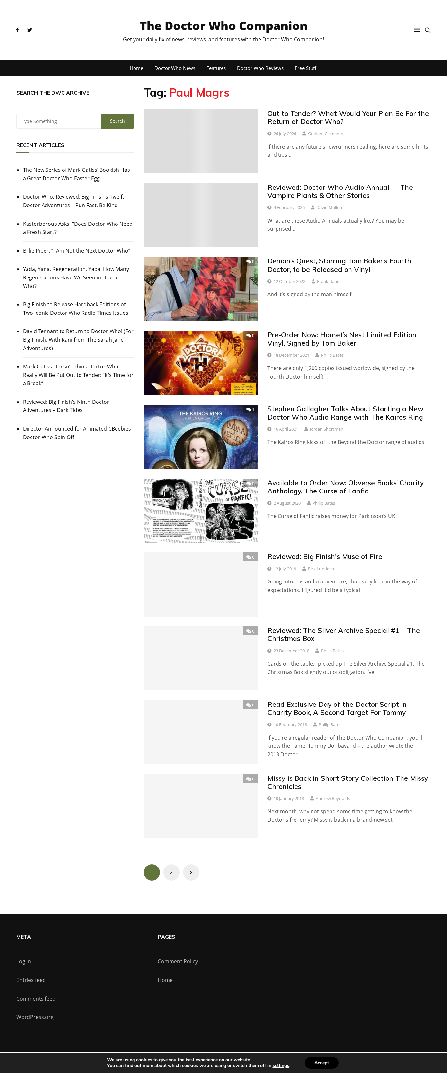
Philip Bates (332, 355)
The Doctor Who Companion (224, 26)
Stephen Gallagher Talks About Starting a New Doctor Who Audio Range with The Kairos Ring (345, 412)
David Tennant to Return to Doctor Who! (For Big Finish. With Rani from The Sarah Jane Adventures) (78, 339)
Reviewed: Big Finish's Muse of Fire (324, 556)
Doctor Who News (174, 68)
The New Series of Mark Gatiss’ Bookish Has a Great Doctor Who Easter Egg (76, 174)
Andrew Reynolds (333, 798)
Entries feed (31, 980)
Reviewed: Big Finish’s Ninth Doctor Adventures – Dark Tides (66, 406)
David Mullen (329, 207)
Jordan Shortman (326, 429)
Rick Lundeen (321, 569)
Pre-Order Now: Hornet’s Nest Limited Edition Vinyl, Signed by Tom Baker (341, 339)
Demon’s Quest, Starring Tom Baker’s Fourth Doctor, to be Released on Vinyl (339, 265)
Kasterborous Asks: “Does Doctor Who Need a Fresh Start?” (78, 228)
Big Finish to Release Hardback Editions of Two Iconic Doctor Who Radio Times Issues (75, 308)
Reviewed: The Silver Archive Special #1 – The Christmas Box (343, 634)
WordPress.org (35, 1017)
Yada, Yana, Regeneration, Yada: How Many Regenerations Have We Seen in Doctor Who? (76, 277)
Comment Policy (178, 961)
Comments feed (36, 998)
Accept (321, 1063)
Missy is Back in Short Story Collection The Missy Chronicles (347, 782)
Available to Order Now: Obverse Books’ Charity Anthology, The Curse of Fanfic (345, 486)
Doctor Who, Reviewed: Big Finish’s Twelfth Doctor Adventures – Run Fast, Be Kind (75, 201)
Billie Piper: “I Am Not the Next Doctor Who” (76, 250)
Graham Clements (325, 133)
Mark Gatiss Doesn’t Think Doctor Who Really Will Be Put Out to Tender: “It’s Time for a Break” (78, 375)
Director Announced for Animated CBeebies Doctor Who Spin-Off (77, 433)
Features (216, 68)
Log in (23, 961)
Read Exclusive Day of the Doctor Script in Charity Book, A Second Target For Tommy (337, 708)
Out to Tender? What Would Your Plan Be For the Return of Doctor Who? (348, 117)
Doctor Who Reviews (260, 68)
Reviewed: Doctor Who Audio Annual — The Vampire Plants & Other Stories (340, 191)
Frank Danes (329, 281)
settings (281, 1066)
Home (136, 68)
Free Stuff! (306, 68)
